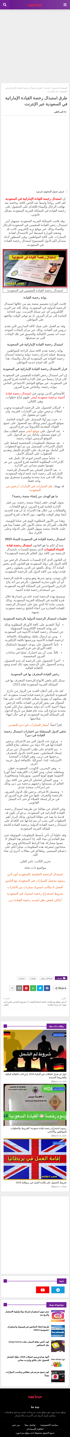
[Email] (19, 988)
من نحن (16, 1424)
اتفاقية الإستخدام (35, 1428)
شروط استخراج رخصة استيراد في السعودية (35, 893)
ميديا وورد (20, 1432)
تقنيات (33, 978)
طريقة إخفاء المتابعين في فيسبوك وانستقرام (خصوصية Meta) (28, 1328)
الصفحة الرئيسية (59, 87)
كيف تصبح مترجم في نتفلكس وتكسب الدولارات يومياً (27, 1373)
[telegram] (58, 1289)
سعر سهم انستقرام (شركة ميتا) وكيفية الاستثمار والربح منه (27, 1313)
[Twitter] (40, 988)
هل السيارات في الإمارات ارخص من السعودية (29, 488)
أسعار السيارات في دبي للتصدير (28, 725)
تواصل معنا (30, 1424)
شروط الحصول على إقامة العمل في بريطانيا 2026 (41, 1182)
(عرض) (39, 191)
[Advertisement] (35, 45)
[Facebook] (47, 988)
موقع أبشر (32, 431)
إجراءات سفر (46, 978)
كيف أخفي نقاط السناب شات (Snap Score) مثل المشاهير (29, 1343)
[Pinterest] (26, 988)
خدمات (47, 87)
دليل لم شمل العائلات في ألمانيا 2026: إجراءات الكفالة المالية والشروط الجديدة (35, 1075)
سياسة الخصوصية (49, 1424)
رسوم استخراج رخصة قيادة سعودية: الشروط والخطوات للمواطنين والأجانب (38, 1130)
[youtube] (42, 1289)
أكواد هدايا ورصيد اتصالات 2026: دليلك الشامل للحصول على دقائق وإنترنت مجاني (28, 1358)
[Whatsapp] (33, 988)
